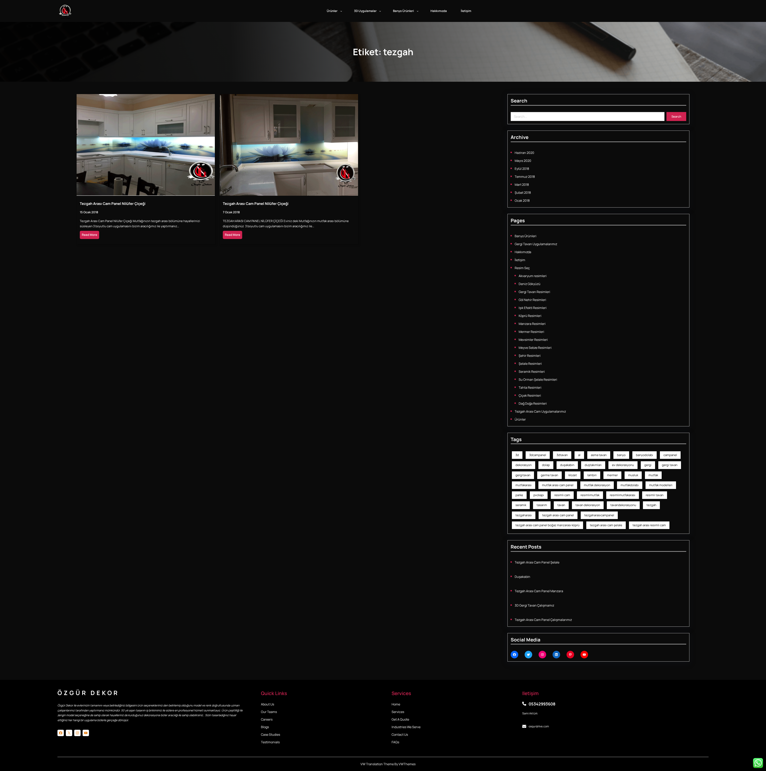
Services (398, 712)
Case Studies (270, 734)
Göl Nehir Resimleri (532, 300)
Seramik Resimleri (532, 371)
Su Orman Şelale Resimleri (538, 379)
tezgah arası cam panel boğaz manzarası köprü (547, 525)
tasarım (542, 505)
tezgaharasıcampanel (599, 515)
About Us (267, 704)
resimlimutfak (589, 495)
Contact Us (400, 734)
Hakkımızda (523, 252)
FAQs (395, 742)
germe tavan (549, 475)
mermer (612, 475)
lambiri (592, 475)
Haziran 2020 (524, 152)
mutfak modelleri (660, 485)
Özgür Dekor (88, 693)
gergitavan (522, 475)
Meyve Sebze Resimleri (535, 347)
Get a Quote (400, 719)
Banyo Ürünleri (525, 236)
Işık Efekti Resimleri (533, 308)
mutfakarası (523, 485)
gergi (647, 465)
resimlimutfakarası (622, 495)
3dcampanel (537, 455)
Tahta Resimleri (530, 387)
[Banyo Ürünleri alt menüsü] (418, 11)
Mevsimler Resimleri (533, 339)
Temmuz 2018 (525, 176)
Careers (266, 719)
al (579, 455)
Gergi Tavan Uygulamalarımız (536, 244)
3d (517, 455)
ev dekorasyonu (623, 465)
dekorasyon (523, 465)
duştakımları (593, 465)
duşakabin (567, 465)
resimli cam (562, 495)
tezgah (651, 505)
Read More (89, 235)
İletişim (520, 260)
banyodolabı (644, 455)
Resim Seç (522, 268)
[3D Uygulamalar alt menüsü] (380, 11)
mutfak (653, 475)
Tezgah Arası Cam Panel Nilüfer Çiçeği (112, 203)
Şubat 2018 (523, 192)
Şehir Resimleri (530, 355)
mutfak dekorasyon (597, 485)
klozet (573, 475)
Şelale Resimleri (530, 363)
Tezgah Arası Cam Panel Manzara (539, 591)
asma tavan (599, 455)
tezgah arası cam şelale (606, 525)
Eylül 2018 (522, 168)
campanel (670, 455)
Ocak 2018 (522, 200)
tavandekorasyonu (623, 505)
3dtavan (562, 455)
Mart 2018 (522, 184)
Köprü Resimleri (530, 316)
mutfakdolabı (630, 485)
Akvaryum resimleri (533, 276)
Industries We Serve (406, 727)
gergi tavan (669, 465)
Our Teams (269, 712)
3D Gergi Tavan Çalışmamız (534, 605)
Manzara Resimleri (532, 324)
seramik (520, 505)
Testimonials (270, 742)
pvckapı (538, 495)
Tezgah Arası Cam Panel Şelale (537, 562)
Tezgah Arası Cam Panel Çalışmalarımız (543, 620)
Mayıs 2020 (523, 160)
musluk (633, 475)
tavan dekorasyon (587, 505)
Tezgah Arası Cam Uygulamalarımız (540, 411)
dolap (546, 465)
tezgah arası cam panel (558, 515)
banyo (621, 455)
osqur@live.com (539, 726)
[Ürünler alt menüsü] (341, 11)
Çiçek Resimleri (530, 395)
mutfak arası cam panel (558, 485)
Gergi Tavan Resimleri (534, 292)
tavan (561, 505)
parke (519, 495)
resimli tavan (654, 495)
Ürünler (520, 419)
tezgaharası (523, 515)
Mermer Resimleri (531, 331)
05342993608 (542, 704)
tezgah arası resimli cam (649, 525)
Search (676, 116)
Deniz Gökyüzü (529, 284)
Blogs (265, 727)
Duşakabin (522, 576)
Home (396, 704)
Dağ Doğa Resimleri (533, 403)
